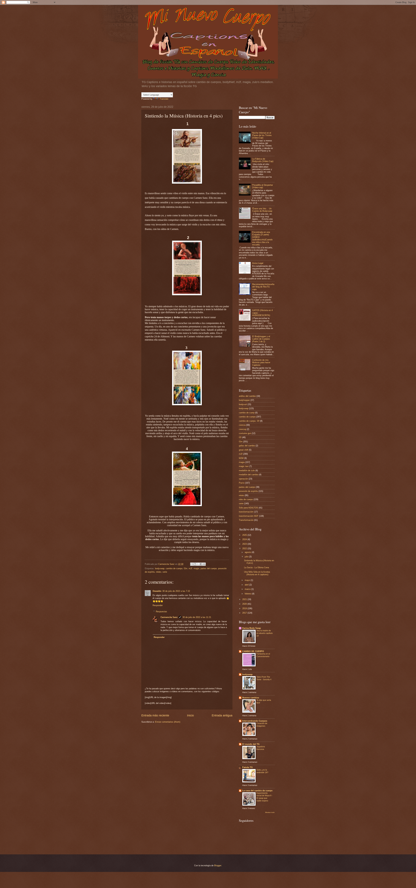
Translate (164, 99)
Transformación (246, 520)
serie (164, 572)
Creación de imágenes (261, 724)
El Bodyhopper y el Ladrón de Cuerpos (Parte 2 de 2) (261, 339)
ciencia (242, 425)
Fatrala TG (247, 767)
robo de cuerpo (246, 499)
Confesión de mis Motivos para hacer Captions (261, 362)
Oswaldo (157, 591)
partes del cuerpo (209, 568)
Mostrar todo (270, 812)
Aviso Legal (257, 263)
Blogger (217, 865)
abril (247, 584)
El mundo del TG (251, 744)
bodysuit (243, 404)
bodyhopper (244, 400)
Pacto (241, 483)
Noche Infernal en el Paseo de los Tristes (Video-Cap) (262, 135)
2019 (244, 608)
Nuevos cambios (250, 697)
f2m (185, 568)
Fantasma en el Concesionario (263, 655)
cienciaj (242, 429)
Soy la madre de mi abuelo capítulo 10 (264, 633)
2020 (244, 604)
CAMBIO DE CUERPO (253, 651)
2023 (244, 544)
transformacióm (246, 512)
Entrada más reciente (155, 715)
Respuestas (161, 611)
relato (158, 572)
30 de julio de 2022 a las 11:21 (196, 617)
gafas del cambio (247, 445)
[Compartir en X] (198, 564)
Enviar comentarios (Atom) (167, 722)
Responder (158, 605)
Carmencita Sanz (169, 617)
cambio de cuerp (246, 412)
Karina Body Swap (251, 628)
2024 (244, 539)
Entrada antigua (222, 715)
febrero (248, 593)
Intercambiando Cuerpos (254, 721)
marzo (248, 589)
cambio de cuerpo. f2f (249, 421)
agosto (248, 552)
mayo (248, 580)
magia (196, 568)
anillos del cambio (247, 396)
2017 (244, 613)
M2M (241, 458)
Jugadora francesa (260, 747)
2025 (244, 535)
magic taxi (244, 466)
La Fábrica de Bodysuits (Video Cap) (262, 160)
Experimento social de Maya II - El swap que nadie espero (264, 797)
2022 (244, 548)
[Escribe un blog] (194, 564)
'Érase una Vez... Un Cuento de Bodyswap (262, 209)
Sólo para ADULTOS (248, 507)
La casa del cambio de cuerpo (257, 790)
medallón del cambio (248, 474)
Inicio (190, 715)
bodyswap (159, 568)
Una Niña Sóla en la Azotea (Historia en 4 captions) (257, 573)
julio (247, 556)
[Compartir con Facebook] (201, 564)
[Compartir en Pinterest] (204, 564)
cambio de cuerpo (174, 568)
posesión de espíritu (248, 491)
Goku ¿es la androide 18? (262, 771)
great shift (243, 450)
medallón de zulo (247, 470)
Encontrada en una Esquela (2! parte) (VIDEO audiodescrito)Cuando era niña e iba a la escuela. (262, 238)
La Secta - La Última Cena (256, 567)
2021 (244, 599)
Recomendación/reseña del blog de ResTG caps (263, 287)
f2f (240, 437)
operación (243, 479)
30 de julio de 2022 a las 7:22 (176, 591)
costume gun (245, 433)
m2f (190, 568)
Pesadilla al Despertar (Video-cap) (262, 186)
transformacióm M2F (248, 516)
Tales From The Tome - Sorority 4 (263, 678)
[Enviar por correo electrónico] (191, 564)
